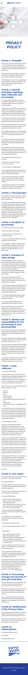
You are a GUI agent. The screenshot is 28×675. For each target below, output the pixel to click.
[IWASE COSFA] (14, 3)
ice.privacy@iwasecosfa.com (14, 341)
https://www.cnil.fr (5, 569)
